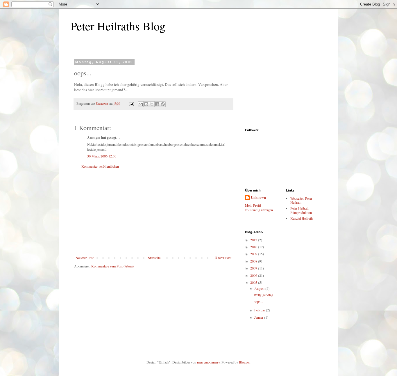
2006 (254, 275)
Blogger (244, 362)
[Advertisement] (153, 211)
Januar (259, 317)
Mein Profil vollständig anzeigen (259, 207)
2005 (254, 282)
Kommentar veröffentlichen (100, 166)
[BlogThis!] (146, 104)
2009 (254, 253)
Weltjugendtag (263, 294)
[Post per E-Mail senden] (131, 104)
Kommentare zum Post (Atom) (112, 266)
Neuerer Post (85, 257)
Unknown (258, 197)
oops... (258, 301)
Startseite (154, 257)
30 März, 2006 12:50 (101, 156)
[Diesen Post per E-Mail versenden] (141, 104)
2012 (254, 239)
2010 (254, 246)
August (259, 288)
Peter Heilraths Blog (118, 25)
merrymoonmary (208, 362)
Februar (260, 310)
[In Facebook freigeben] (157, 104)
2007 (254, 268)
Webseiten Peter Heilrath (301, 200)
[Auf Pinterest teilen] (163, 104)
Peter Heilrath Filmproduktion (301, 210)
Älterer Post (223, 257)
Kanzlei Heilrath (301, 218)
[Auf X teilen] (152, 104)
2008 (254, 261)
